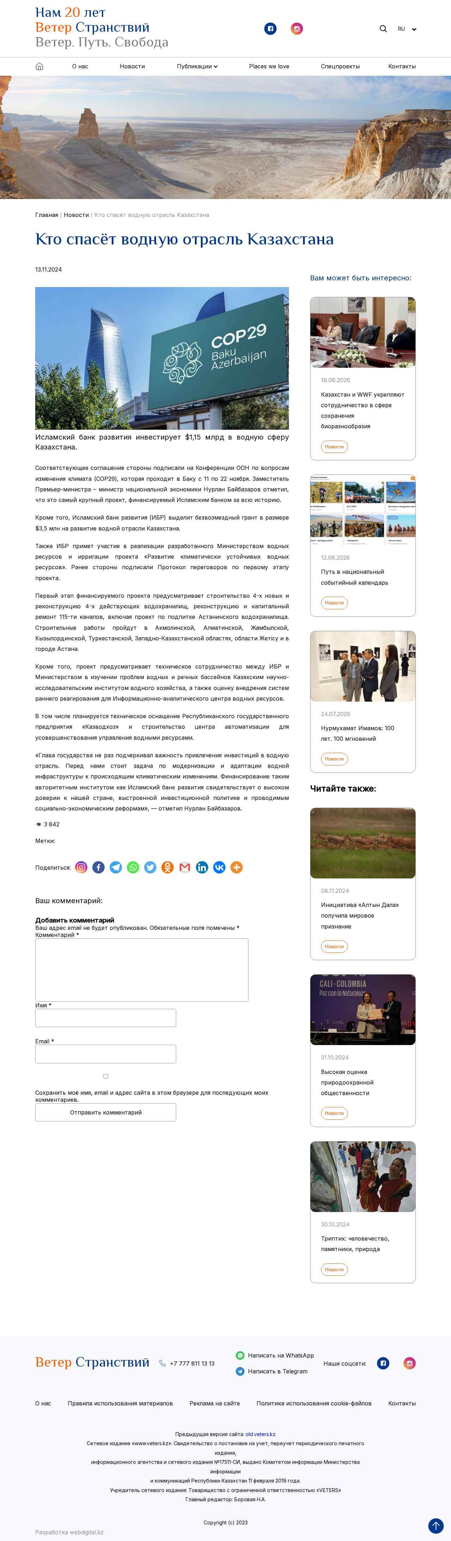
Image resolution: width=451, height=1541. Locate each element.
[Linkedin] (202, 867)
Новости (132, 66)
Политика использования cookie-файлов (314, 1403)
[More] (236, 867)
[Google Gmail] (185, 867)
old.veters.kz (261, 1434)
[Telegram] (116, 867)
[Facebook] (98, 867)
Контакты (402, 66)
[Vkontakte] (219, 867)
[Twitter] (150, 867)
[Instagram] (81, 867)
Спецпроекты (340, 66)
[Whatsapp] (133, 867)
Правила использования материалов (120, 1403)
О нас (80, 66)
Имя (43, 1005)
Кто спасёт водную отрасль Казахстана (151, 214)
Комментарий (57, 934)
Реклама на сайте (215, 1403)
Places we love (269, 66)
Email (44, 1041)
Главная (46, 214)
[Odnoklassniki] (167, 867)
